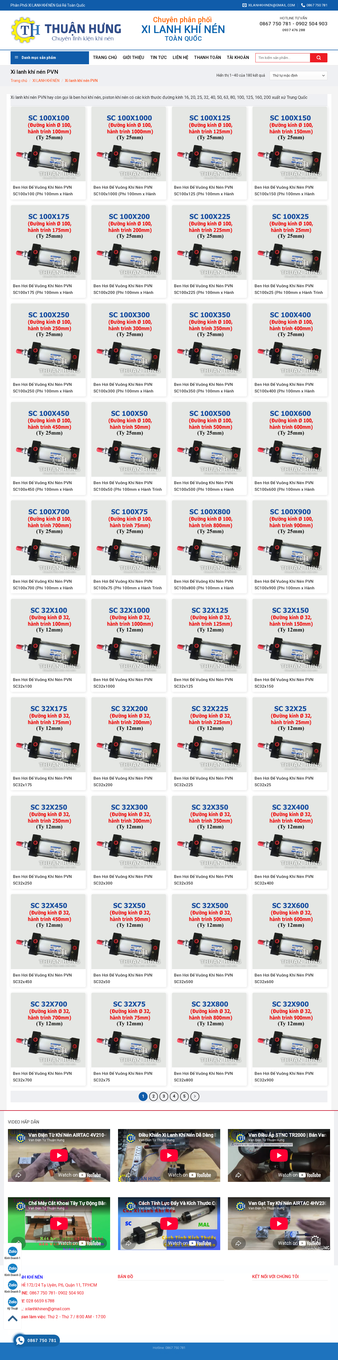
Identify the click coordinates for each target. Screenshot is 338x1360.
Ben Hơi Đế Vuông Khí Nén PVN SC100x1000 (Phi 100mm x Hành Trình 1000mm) (124, 194)
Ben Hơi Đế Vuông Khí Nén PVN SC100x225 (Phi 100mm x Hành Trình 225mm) (204, 293)
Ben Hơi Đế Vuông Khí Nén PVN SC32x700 (42, 1077)
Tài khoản (238, 57)
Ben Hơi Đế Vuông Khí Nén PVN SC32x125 (203, 683)
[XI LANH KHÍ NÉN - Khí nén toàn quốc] (66, 30)
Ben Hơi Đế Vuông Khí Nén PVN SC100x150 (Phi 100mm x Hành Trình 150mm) (284, 194)
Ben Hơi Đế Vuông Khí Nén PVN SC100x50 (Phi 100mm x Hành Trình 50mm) (127, 489)
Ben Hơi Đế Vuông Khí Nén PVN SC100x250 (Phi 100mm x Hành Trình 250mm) (43, 391)
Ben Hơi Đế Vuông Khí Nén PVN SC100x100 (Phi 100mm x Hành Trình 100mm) (43, 194)
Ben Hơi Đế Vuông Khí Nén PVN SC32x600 (284, 978)
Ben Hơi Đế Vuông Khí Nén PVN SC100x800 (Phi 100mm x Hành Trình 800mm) (204, 588)
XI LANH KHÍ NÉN (45, 80)
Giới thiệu (133, 57)
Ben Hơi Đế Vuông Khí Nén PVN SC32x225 (203, 781)
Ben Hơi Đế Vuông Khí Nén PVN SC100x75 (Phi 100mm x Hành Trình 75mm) (127, 588)
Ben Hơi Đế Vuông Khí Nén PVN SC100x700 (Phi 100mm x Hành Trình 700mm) (43, 588)
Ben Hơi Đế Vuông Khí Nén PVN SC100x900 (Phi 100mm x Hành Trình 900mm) (284, 588)
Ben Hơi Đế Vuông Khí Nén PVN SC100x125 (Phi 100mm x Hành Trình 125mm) (204, 194)
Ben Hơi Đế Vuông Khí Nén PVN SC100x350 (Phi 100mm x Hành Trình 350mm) (204, 391)
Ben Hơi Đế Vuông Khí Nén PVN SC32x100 (42, 683)
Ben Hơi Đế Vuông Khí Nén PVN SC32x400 (284, 880)
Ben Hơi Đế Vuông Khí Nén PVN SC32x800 (203, 1077)
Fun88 (174, 1353)
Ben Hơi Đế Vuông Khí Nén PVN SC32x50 (122, 978)
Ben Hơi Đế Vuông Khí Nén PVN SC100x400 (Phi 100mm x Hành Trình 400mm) (284, 391)
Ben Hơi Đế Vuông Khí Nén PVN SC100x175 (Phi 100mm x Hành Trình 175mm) (43, 293)
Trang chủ (105, 57)
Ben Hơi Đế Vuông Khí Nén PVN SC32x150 (284, 683)
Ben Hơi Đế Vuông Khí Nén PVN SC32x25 (284, 781)
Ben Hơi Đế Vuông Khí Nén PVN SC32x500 (203, 978)
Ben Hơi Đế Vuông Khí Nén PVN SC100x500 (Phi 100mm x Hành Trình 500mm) (204, 489)
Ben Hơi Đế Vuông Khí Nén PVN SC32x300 (122, 880)
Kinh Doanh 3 (12, 1291)
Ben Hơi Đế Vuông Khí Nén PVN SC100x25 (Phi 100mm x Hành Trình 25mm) (289, 293)
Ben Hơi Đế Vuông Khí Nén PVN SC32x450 (42, 978)
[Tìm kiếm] (318, 57)
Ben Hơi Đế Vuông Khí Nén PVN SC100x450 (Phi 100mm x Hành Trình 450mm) (43, 489)
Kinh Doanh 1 (12, 1258)
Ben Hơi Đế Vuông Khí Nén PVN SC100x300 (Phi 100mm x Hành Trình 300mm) (123, 391)
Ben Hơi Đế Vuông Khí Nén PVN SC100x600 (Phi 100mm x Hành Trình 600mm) (284, 489)
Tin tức (158, 57)
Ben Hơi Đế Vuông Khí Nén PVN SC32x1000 (122, 683)
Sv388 (164, 1353)
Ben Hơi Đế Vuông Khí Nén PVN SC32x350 (203, 880)
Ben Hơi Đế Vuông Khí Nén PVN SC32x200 (122, 781)
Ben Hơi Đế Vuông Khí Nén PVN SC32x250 (42, 880)
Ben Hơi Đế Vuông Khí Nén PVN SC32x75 (122, 1077)
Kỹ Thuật (12, 1308)
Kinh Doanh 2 (12, 1275)
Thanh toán (207, 57)
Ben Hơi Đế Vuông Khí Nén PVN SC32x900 (284, 1077)
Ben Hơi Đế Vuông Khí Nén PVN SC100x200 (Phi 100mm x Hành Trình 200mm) (123, 293)
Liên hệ (180, 57)
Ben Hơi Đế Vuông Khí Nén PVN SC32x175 (42, 781)
